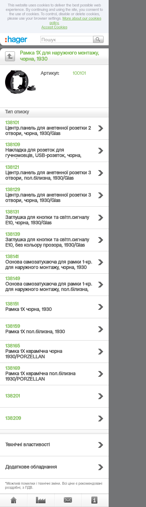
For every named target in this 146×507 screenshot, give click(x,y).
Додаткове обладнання (31, 467)
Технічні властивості (27, 445)
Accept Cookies (54, 27)
